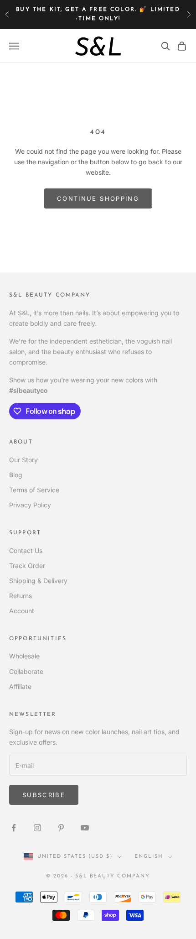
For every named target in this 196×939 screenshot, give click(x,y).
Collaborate (26, 671)
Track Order (27, 565)
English (148, 856)
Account (21, 611)
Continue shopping (98, 198)
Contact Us (25, 550)
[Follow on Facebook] (13, 827)
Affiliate (20, 686)
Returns (20, 596)
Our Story (23, 460)
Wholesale (24, 656)
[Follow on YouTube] (84, 827)
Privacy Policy (30, 505)
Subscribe (43, 794)
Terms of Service (34, 490)
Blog (15, 475)
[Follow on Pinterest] (61, 827)
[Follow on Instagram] (37, 827)
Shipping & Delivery (38, 580)
